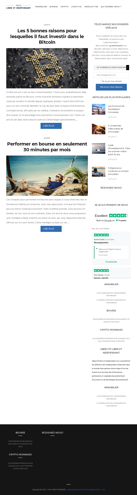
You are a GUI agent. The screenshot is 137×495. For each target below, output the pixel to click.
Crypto (64, 6)
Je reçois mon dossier (112, 81)
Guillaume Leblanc (20, 85)
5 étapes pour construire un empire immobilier (118, 171)
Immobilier (41, 6)
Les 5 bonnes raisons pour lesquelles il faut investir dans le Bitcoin (47, 36)
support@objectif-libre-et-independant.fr (83, 489)
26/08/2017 (80, 85)
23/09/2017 (112, 136)
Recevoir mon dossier (111, 87)
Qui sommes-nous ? (111, 6)
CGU (103, 489)
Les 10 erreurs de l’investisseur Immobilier (116, 109)
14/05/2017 (112, 179)
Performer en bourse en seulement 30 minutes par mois (47, 146)
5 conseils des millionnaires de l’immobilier (115, 128)
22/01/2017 (80, 193)
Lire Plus (48, 126)
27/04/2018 (112, 159)
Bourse (54, 6)
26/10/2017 (112, 117)
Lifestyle (76, 6)
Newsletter (91, 6)
